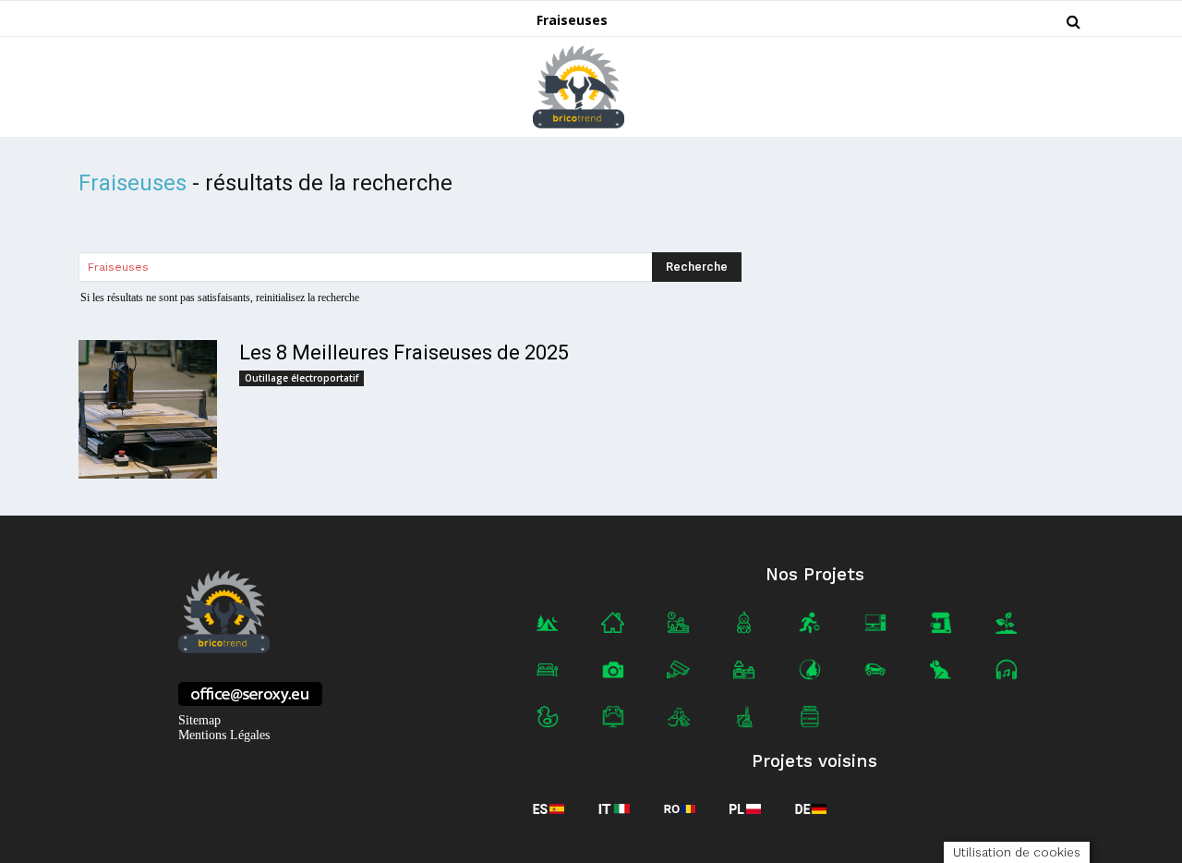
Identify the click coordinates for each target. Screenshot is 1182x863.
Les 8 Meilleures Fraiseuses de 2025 (404, 352)
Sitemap (199, 720)
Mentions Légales (224, 735)
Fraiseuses (572, 20)
